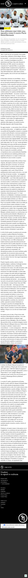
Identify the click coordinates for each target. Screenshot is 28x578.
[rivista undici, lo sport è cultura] (12, 4)
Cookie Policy (4, 496)
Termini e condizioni (5, 493)
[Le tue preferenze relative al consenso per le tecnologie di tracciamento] (25, 575)
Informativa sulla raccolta (8, 527)
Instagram (3, 502)
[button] (25, 4)
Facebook (3, 504)
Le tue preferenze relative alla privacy (14, 525)
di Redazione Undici (5, 48)
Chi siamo (3, 487)
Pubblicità (3, 491)
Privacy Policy (4, 494)
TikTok (2, 507)
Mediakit (3, 489)
